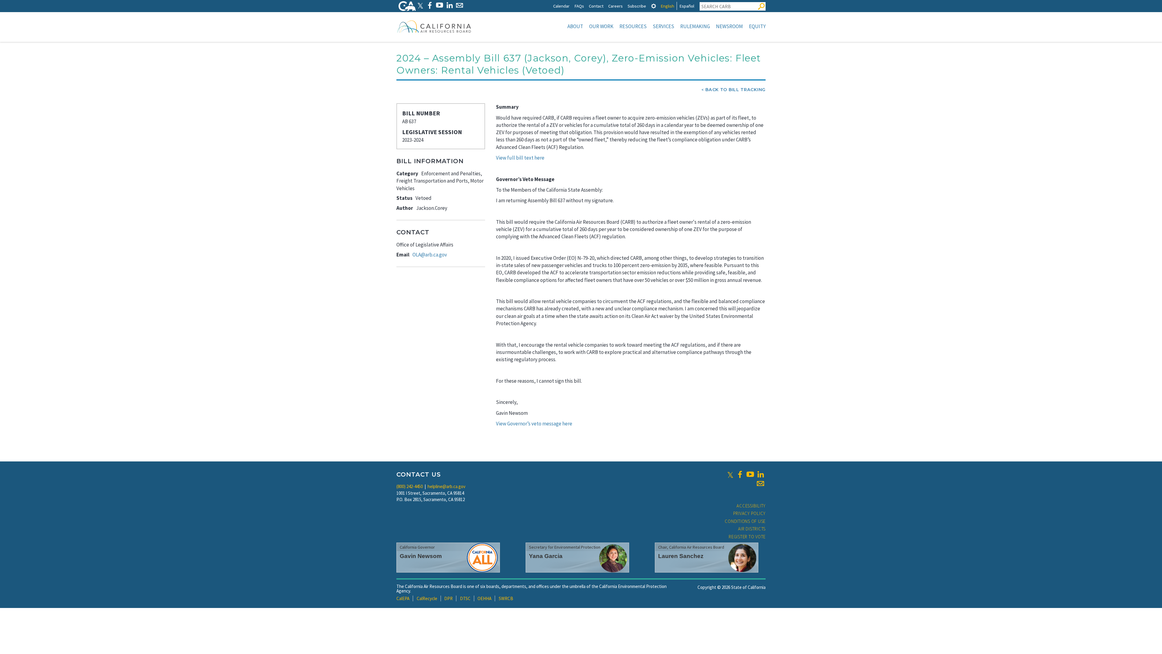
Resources (633, 26)
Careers (615, 6)
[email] (760, 483)
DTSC (465, 598)
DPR (448, 598)
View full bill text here (520, 157)
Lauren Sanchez (681, 556)
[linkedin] (760, 474)
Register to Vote (747, 537)
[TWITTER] (420, 5)
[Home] (434, 26)
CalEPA (402, 598)
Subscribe (637, 6)
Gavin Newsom (421, 556)
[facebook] (740, 474)
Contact (596, 6)
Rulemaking (695, 26)
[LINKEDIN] (449, 5)
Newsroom (729, 26)
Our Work (601, 26)
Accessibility (751, 506)
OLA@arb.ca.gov (429, 254)
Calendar (561, 6)
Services (663, 26)
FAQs (579, 6)
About (575, 26)
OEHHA (484, 598)
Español (686, 6)
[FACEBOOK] (429, 5)
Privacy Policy (749, 513)
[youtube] (750, 474)
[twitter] (730, 474)
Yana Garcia (546, 556)
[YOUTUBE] (439, 5)
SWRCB (506, 598)
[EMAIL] (459, 5)
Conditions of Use (745, 521)
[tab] (653, 6)
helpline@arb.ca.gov (446, 486)
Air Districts (752, 529)
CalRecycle (427, 598)
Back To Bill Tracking (735, 89)
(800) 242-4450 (409, 486)
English (667, 6)
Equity (757, 26)
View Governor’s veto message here (534, 423)
